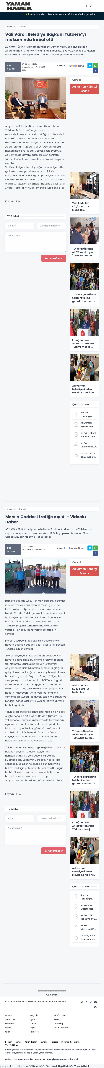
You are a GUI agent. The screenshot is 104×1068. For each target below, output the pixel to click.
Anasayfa (11, 26)
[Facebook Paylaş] (95, 70)
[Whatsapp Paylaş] (95, 65)
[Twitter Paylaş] (89, 65)
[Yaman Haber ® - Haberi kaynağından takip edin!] (18, 6)
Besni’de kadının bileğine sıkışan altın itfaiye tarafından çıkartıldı (60, 14)
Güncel (22, 26)
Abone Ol (61, 65)
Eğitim (22, 991)
